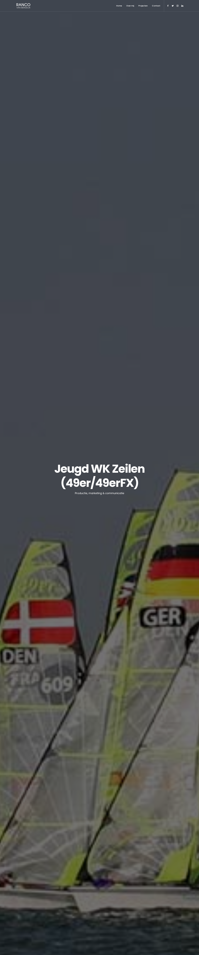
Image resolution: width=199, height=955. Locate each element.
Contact (156, 5)
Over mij (130, 5)
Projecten (143, 5)
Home (119, 5)
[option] (99, 477)
